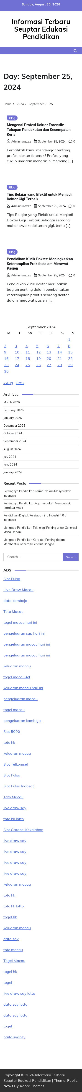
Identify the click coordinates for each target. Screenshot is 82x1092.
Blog (12, 118)
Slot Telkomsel (15, 764)
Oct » (20, 383)
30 (6, 371)
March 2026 (11, 402)
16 (6, 358)
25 (28, 365)
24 (17, 365)
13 (49, 352)
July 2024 (9, 456)
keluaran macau (17, 928)
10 (17, 352)
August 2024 (12, 449)
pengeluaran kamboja (22, 720)
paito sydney (14, 1037)
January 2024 (12, 472)
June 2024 (10, 464)
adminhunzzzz (21, 141)
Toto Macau (13, 611)
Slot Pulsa (11, 578)
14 (59, 352)
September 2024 (14, 441)
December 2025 (14, 425)
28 (59, 365)
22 (70, 358)
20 (49, 358)
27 (49, 365)
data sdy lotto (15, 1004)
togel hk (10, 971)
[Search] (75, 50)
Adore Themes (32, 1086)
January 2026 (12, 418)
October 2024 (12, 433)
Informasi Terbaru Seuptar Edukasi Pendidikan (41, 29)
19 (38, 358)
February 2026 (13, 410)
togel (7, 982)
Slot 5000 (11, 731)
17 (17, 358)
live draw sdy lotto (19, 993)
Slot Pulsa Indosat (18, 786)
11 (28, 352)
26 (38, 365)
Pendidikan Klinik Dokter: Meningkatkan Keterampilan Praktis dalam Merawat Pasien (40, 264)
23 (6, 365)
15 (70, 352)
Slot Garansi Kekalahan (23, 829)
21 (59, 358)
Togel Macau (14, 960)
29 (70, 365)
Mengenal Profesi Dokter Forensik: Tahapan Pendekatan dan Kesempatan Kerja (39, 130)
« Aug (8, 383)
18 (28, 358)
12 (38, 352)
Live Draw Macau (18, 589)
